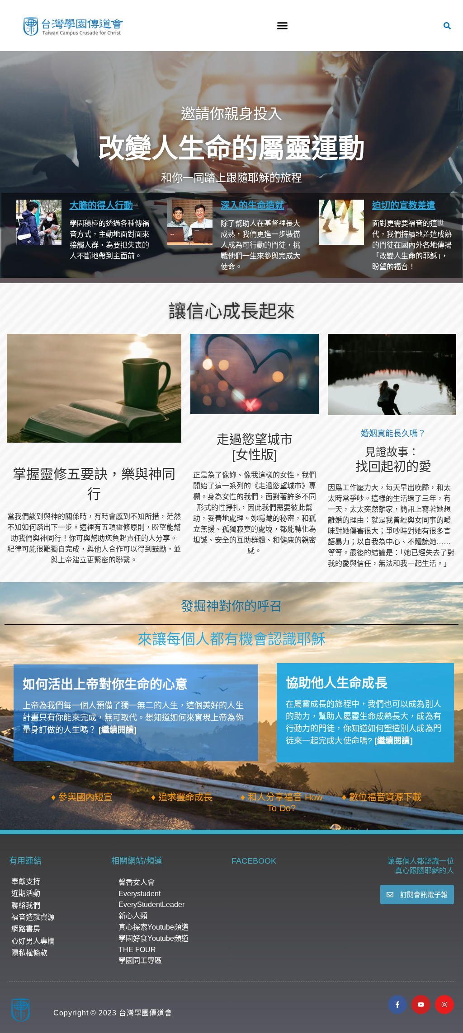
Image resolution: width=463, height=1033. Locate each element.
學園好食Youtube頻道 (153, 938)
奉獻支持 (25, 881)
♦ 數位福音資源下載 (381, 797)
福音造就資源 (33, 917)
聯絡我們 (25, 905)
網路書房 (25, 929)
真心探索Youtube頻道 (153, 927)
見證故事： (392, 452)
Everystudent (139, 893)
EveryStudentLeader (151, 904)
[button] (282, 25)
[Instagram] (444, 1004)
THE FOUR (137, 950)
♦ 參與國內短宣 (82, 797)
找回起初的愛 (393, 467)
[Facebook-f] (397, 1004)
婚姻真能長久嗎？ (393, 433)
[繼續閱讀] (118, 729)
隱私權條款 (29, 953)
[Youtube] (420, 1004)
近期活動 (25, 893)
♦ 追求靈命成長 (182, 797)
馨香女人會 (136, 882)
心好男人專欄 (33, 941)
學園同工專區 (140, 960)
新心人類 (132, 916)
